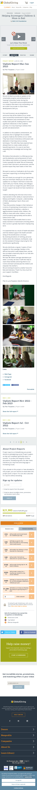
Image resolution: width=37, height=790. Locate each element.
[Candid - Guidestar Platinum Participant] (11, 768)
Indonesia (17, 13)
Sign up (9, 498)
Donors (4, 729)
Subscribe (18, 687)
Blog (31, 7)
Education (10, 13)
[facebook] (9, 721)
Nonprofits (19, 7)
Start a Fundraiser (18, 655)
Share (32, 55)
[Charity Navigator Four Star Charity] (6, 768)
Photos (23, 55)
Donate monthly (27, 529)
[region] (18, 780)
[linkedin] (27, 721)
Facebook (7, 380)
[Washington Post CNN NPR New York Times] (18, 762)
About (13, 7)
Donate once (9, 529)
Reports (14, 55)
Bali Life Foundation (19, 21)
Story (5, 55)
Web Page (7, 374)
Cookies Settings (18, 788)
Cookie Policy (28, 777)
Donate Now (18, 523)
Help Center (18, 714)
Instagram (8, 377)
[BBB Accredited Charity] (18, 768)
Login (32, 3)
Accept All (18, 780)
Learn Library (7, 753)
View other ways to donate (19, 606)
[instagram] (18, 721)
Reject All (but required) (18, 784)
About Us (5, 747)
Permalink (30, 389)
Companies (26, 7)
